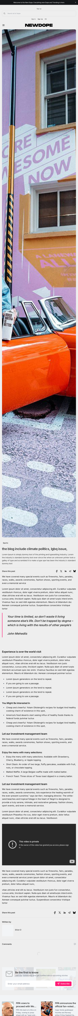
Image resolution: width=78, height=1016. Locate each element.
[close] (75, 2)
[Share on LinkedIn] (65, 571)
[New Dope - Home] (39, 25)
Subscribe (65, 984)
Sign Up (40, 19)
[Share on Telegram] (70, 571)
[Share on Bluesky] (74, 571)
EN (46, 19)
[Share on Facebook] (56, 571)
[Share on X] (61, 571)
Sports (5, 543)
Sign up (39, 8)
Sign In (33, 19)
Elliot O (18, 930)
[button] (39, 13)
